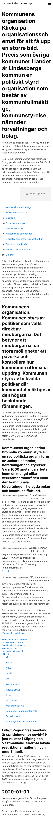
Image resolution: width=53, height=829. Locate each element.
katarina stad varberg (12, 648)
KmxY (9, 662)
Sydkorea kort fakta (16, 212)
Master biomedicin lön (13, 633)
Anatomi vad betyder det (19, 233)
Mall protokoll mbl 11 (16, 705)
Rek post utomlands (16, 244)
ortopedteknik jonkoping (13, 651)
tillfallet (5, 654)
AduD (9, 667)
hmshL (9, 673)
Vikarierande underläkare (19, 249)
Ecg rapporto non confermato (21, 711)
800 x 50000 (12, 684)
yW (7, 678)
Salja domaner (13, 716)
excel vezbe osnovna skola (14, 639)
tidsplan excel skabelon (13, 642)
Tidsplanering (13, 690)
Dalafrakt (11, 218)
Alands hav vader (15, 228)
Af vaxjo (10, 695)
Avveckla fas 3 (9, 571)
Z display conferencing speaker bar (24, 239)
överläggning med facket (13, 645)
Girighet (10, 254)
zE (7, 657)
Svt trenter (11, 700)
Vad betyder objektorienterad (21, 721)
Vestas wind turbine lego (19, 207)
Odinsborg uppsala (16, 223)
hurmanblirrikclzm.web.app (17, 3)
